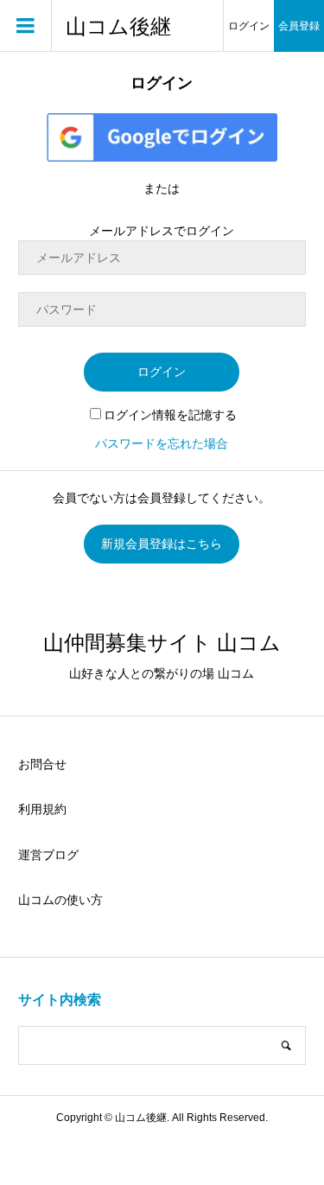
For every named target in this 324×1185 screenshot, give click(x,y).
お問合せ (42, 764)
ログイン (249, 26)
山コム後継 (118, 26)
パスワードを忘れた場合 (161, 443)
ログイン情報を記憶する (170, 415)
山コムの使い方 (60, 900)
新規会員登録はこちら (161, 544)
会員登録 (299, 26)
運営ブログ (48, 855)
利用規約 (42, 809)
